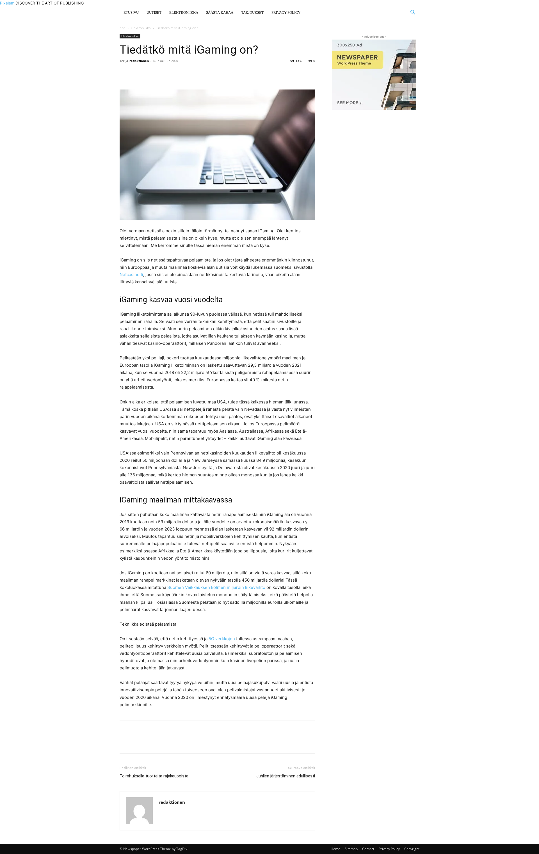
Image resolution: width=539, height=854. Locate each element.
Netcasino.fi (131, 274)
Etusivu (131, 12)
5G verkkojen (222, 638)
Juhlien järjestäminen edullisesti (285, 776)
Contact (368, 848)
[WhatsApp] (164, 73)
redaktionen (139, 61)
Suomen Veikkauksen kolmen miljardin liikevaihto (216, 587)
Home (335, 848)
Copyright (411, 848)
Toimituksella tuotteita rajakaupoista (154, 776)
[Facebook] (125, 73)
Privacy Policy (285, 12)
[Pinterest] (151, 73)
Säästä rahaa (219, 12)
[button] (412, 13)
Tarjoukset (252, 12)
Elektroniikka (183, 12)
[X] (138, 73)
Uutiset (154, 12)
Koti (122, 28)
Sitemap (351, 848)
